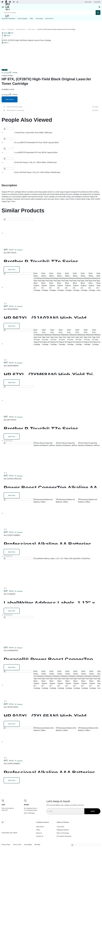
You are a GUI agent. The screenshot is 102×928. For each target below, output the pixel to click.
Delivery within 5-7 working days (15, 110)
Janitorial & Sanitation (8, 18)
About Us (39, 833)
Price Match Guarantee (64, 836)
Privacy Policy (6, 844)
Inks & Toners (31, 29)
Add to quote (10, 99)
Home (3, 29)
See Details (95, 106)
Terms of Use (17, 844)
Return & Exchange (63, 833)
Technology (39, 18)
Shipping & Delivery (63, 830)
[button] (5, 72)
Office (31, 18)
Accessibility (28, 844)
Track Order (97, 2)
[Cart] (99, 7)
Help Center (88, 2)
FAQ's (38, 830)
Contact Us (39, 836)
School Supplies (22, 18)
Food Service (49, 18)
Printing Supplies (20, 29)
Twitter (2, 2)
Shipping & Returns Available (14, 106)
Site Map (37, 844)
